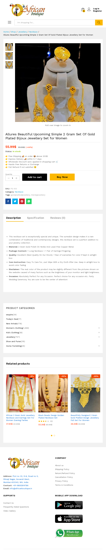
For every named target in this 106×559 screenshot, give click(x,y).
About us (59, 465)
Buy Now (62, 177)
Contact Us (8, 503)
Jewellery (10, 337)
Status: (8, 151)
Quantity (8, 174)
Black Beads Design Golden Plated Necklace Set (51, 416)
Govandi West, (23, 479)
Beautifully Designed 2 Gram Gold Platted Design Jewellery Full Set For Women (85, 417)
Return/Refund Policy (65, 473)
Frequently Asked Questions (16, 507)
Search (99, 22)
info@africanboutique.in (21, 488)
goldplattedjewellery (20, 195)
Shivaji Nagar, (9, 479)
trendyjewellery (38, 195)
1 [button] (51, 435)
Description (13, 218)
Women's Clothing (14, 328)
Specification (35, 218)
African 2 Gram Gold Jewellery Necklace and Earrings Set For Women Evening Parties (20, 417)
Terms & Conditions (64, 485)
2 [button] (54, 435)
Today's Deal (12, 319)
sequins (9, 314)
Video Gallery (9, 511)
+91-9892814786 (20, 485)
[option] (21, 401)
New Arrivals (11, 323)
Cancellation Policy (64, 477)
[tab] (15, 219)
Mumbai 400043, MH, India (15, 482)
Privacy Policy (61, 481)
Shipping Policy (62, 469)
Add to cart (35, 177)
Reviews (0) (57, 218)
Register (97, 11)
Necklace (19, 192)
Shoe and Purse (13, 341)
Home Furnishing (13, 346)
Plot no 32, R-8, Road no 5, (25, 476)
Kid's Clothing (12, 332)
